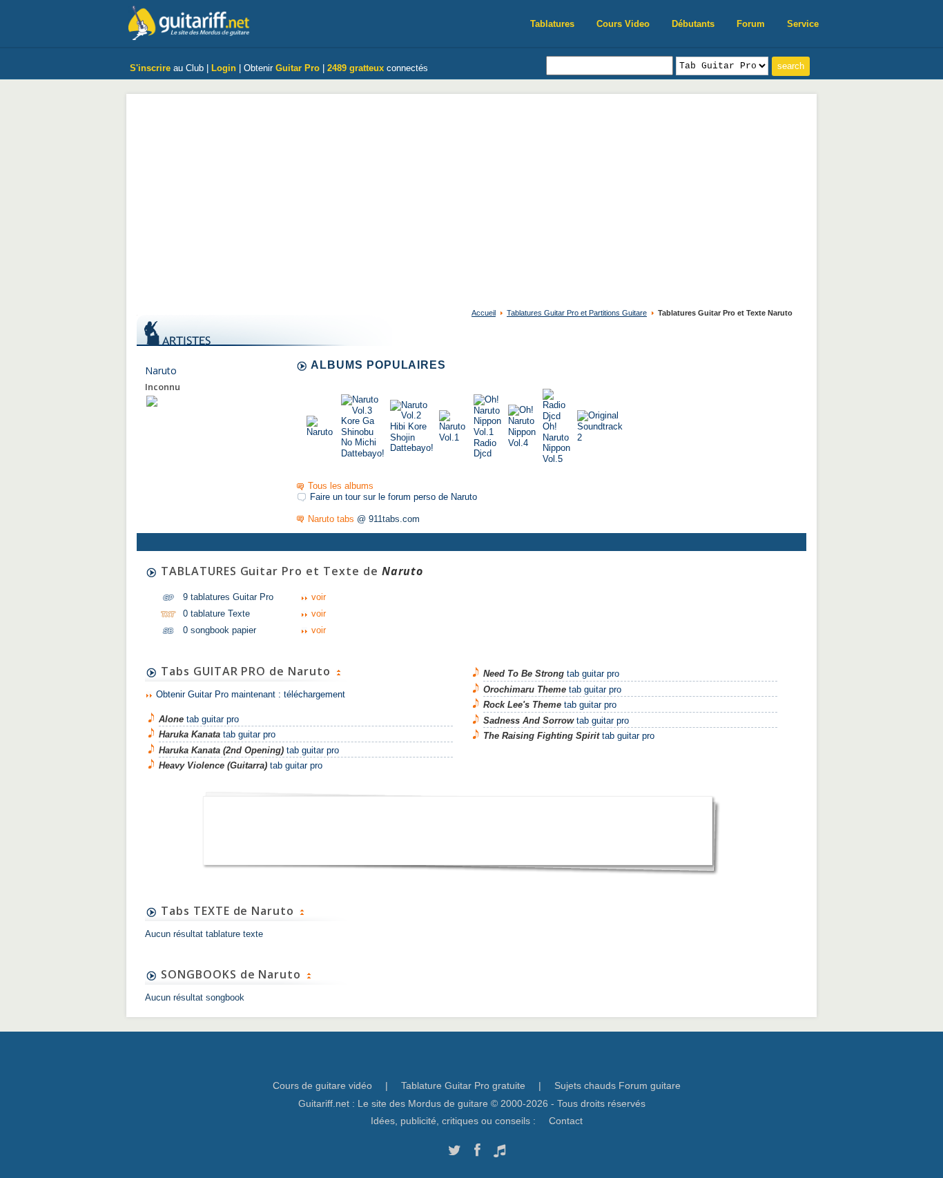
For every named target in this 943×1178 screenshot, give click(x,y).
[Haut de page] (338, 671)
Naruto (161, 370)
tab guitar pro (199, 719)
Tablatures (552, 24)
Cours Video (623, 24)
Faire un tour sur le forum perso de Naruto (393, 497)
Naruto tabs (331, 519)
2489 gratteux (355, 68)
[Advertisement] (471, 197)
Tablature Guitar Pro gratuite (463, 1085)
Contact (566, 1120)
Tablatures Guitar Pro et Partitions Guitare (577, 313)
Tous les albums (340, 486)
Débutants (693, 24)
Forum (751, 24)
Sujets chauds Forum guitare (617, 1085)
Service (803, 24)
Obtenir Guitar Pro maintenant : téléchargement (250, 694)
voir (318, 597)
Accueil (483, 313)
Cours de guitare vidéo (322, 1085)
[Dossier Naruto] (152, 401)
